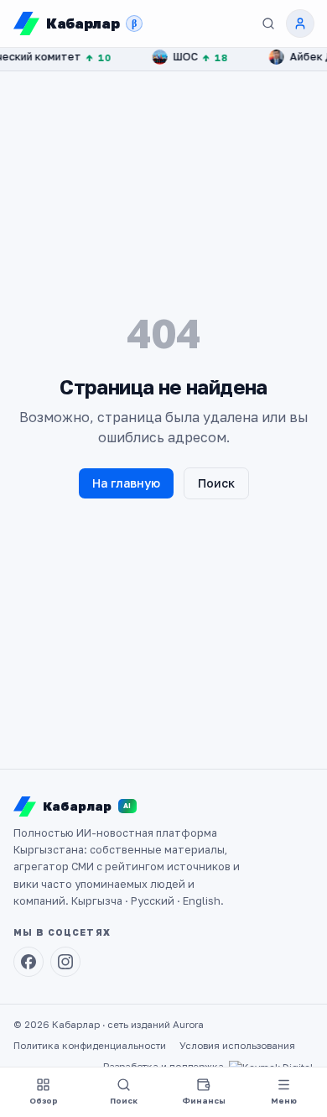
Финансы (204, 1100)
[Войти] (300, 23)
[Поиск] (268, 23)
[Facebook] (28, 962)
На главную (126, 483)
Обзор (43, 1100)
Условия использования (237, 1046)
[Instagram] (65, 962)
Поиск (216, 483)
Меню (284, 1100)
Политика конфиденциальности (89, 1046)
